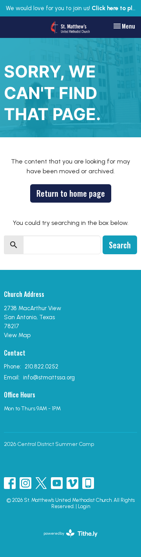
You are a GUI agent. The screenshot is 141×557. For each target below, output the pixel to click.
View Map (17, 335)
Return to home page (70, 193)
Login (84, 506)
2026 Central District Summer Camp (49, 444)
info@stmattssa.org (49, 377)
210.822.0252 (41, 366)
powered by (66, 540)
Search (120, 245)
